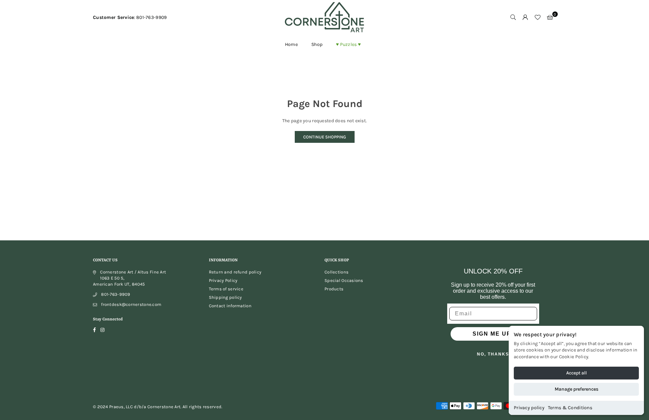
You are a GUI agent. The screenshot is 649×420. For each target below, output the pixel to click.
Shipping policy (225, 297)
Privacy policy (529, 408)
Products (333, 288)
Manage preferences (576, 389)
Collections (336, 271)
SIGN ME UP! (493, 334)
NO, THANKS (493, 354)
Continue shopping (324, 136)
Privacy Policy (223, 280)
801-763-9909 (115, 294)
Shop (316, 44)
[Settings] (525, 17)
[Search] (513, 17)
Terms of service (226, 288)
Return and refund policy (235, 271)
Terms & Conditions (570, 408)
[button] (550, 17)
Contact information (230, 305)
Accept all (576, 373)
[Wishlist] (537, 17)
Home (291, 44)
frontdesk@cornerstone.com (131, 304)
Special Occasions (343, 280)
